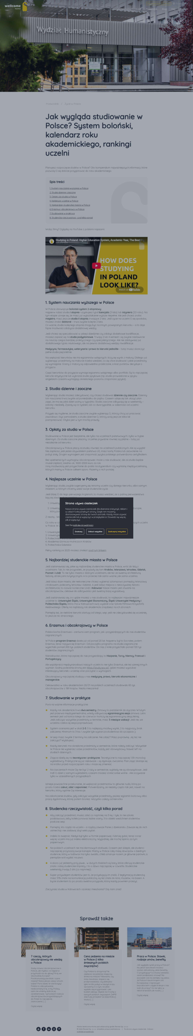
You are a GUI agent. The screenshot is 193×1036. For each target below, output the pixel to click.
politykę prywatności (83, 525)
